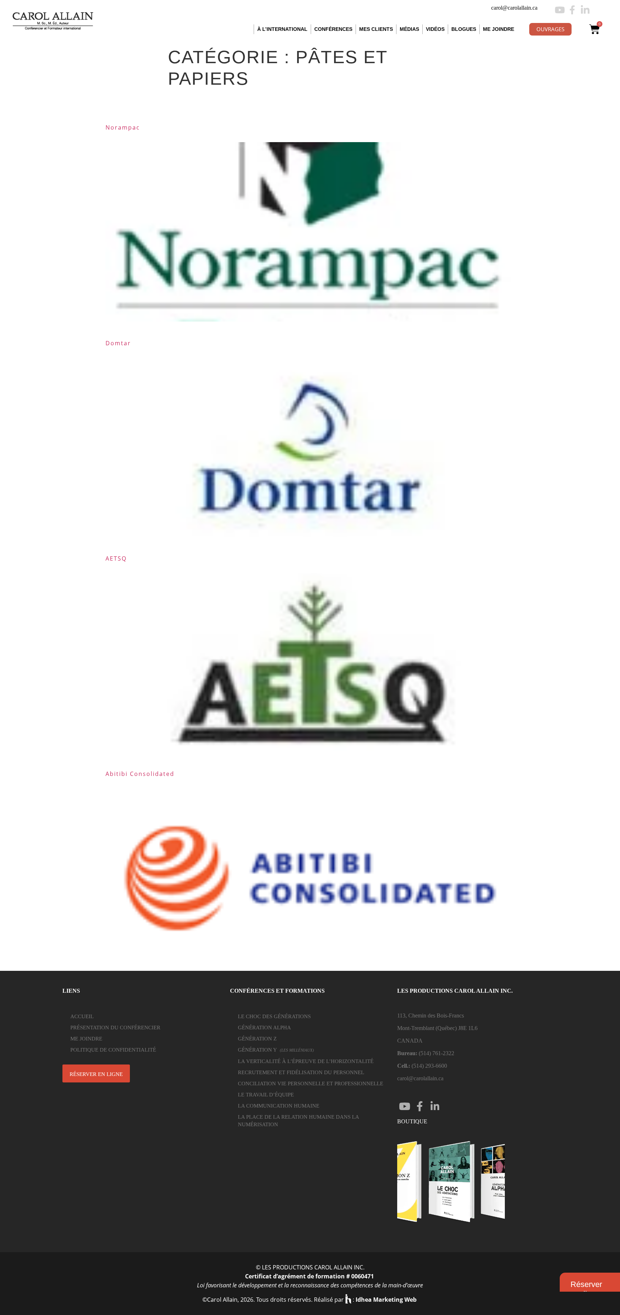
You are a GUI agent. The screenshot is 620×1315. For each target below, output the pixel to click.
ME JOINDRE (498, 29)
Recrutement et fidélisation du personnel (301, 1072)
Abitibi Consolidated (139, 774)
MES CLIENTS (376, 29)
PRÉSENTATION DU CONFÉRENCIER (115, 1027)
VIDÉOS (435, 29)
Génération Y (276, 1050)
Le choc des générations (274, 1016)
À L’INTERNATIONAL (282, 29)
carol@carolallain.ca (514, 8)
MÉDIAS (409, 29)
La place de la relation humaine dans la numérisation (298, 1120)
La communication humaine (278, 1106)
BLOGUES (463, 29)
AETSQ (116, 558)
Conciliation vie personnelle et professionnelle (310, 1083)
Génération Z (257, 1039)
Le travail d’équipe (266, 1095)
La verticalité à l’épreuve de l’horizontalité (306, 1061)
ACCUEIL (82, 1016)
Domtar (118, 343)
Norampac (122, 127)
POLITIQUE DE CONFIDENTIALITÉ (113, 1050)
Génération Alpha (264, 1027)
